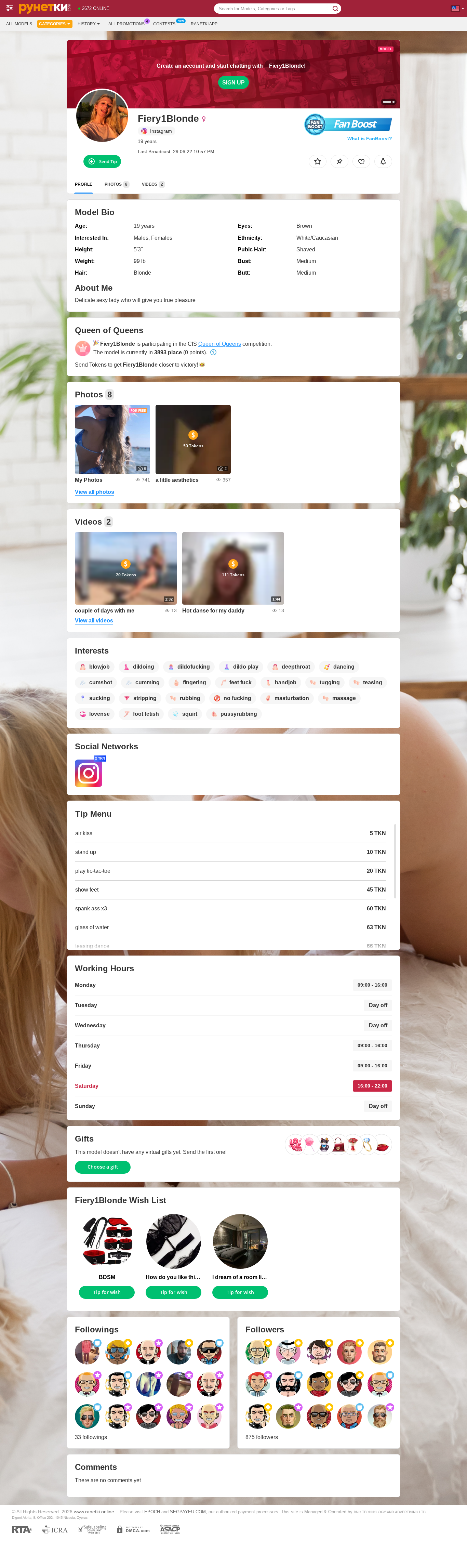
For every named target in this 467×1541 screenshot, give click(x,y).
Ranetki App (204, 24)
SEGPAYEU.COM (188, 1511)
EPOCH (152, 1511)
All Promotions (126, 24)
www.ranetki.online (94, 1511)
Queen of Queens (219, 344)
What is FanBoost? (369, 138)
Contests (164, 24)
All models (19, 24)
